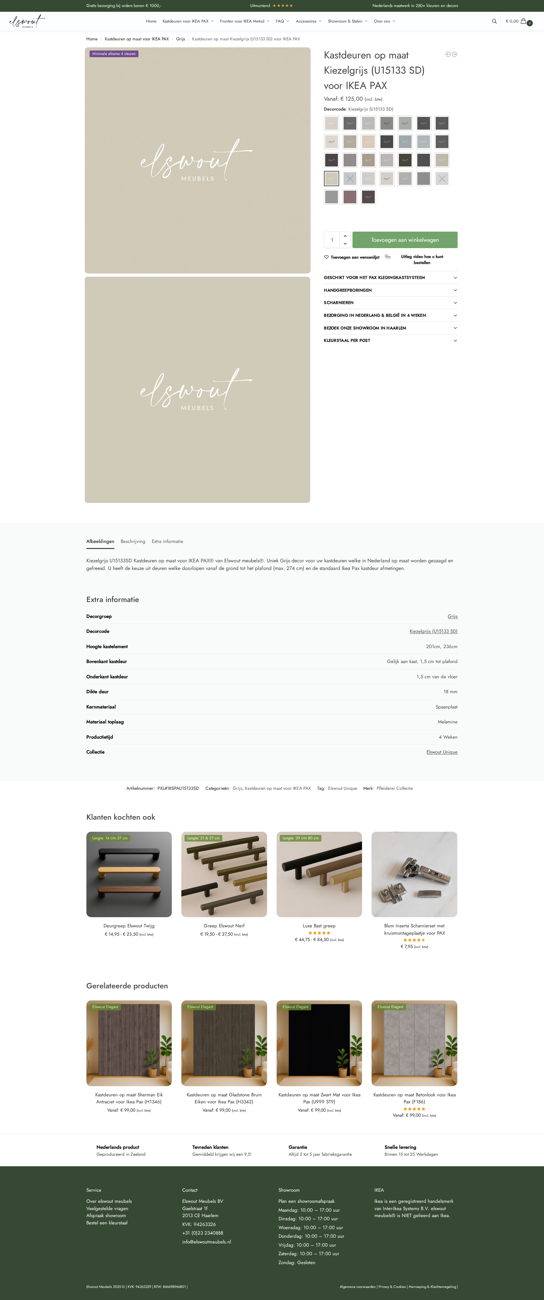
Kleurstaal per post (347, 340)
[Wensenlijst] (162, 841)
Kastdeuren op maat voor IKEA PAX (137, 39)
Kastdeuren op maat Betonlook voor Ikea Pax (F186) (414, 1098)
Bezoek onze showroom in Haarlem (365, 328)
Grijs (180, 39)
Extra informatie (167, 541)
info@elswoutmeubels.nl (206, 1241)
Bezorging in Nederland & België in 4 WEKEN (375, 315)
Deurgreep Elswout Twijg (129, 925)
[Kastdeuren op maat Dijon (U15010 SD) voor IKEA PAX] (448, 54)
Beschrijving (133, 541)
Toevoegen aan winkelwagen (405, 240)
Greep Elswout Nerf (224, 925)
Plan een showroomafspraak (307, 1201)
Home (91, 39)
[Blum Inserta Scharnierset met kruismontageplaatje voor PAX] (414, 874)
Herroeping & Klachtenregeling (432, 1286)
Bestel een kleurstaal (106, 1222)
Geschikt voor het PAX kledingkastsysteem (374, 277)
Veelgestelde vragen (107, 1208)
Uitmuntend (272, 6)
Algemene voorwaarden (358, 1286)
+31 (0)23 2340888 (202, 1232)
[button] (520, 21)
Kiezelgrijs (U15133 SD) (434, 631)
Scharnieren (338, 303)
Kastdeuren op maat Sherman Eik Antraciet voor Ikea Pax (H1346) (129, 1098)
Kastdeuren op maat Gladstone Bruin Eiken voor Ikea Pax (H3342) (224, 1098)
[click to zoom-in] (198, 160)
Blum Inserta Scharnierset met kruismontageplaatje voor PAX (414, 929)
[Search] (498, 21)
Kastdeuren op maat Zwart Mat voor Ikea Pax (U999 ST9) (319, 1098)
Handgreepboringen (348, 290)
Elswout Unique (442, 751)
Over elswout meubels (109, 1201)
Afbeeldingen (100, 541)
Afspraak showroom (106, 1215)
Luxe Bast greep (319, 925)
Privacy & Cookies (392, 1286)
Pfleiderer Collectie (395, 788)
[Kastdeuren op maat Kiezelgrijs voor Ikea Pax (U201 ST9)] (454, 54)
